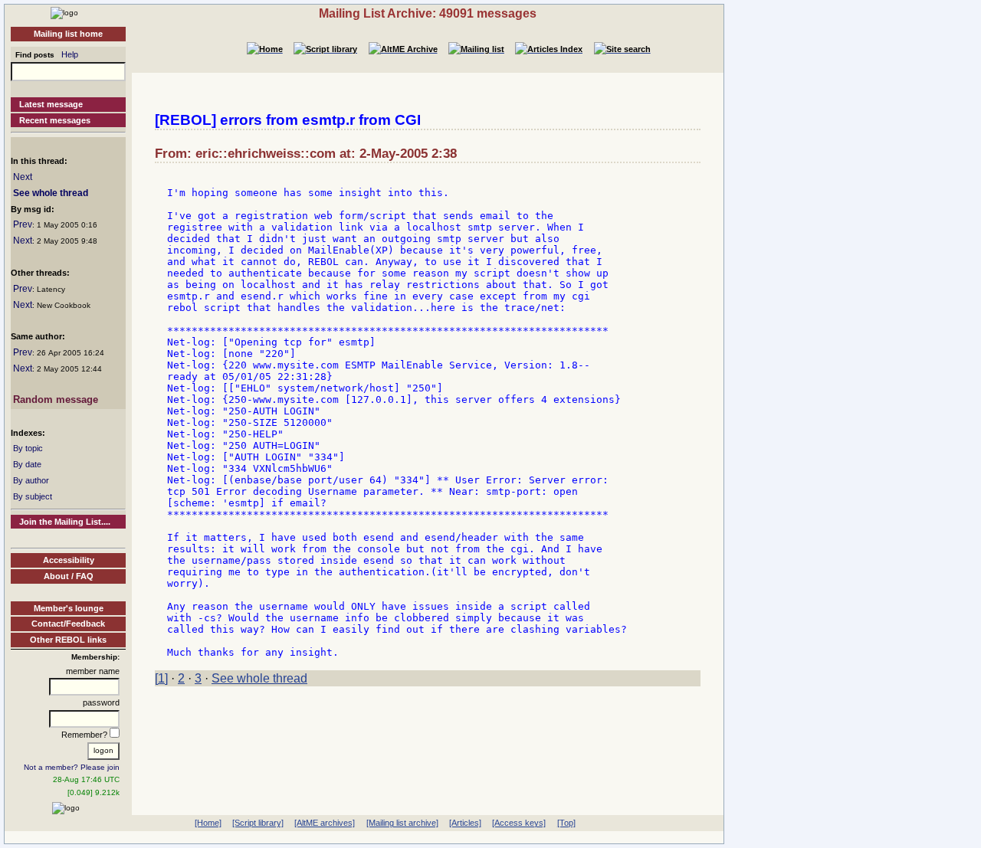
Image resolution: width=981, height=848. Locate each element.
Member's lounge (68, 608)
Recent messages (54, 120)
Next (22, 177)
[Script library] (258, 822)
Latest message (51, 104)
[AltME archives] (324, 822)
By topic (28, 448)
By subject (32, 496)
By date (27, 464)
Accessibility (68, 560)
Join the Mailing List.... (64, 521)
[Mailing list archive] (402, 822)
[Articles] (465, 822)
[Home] (64, 12)
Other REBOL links (68, 639)
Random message (55, 400)
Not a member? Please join (72, 767)
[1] (161, 678)
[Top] (566, 822)
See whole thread (50, 193)
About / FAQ (69, 576)
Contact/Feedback (68, 623)
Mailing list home (68, 33)
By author (31, 480)
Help (69, 54)
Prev (22, 224)
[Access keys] (519, 822)
